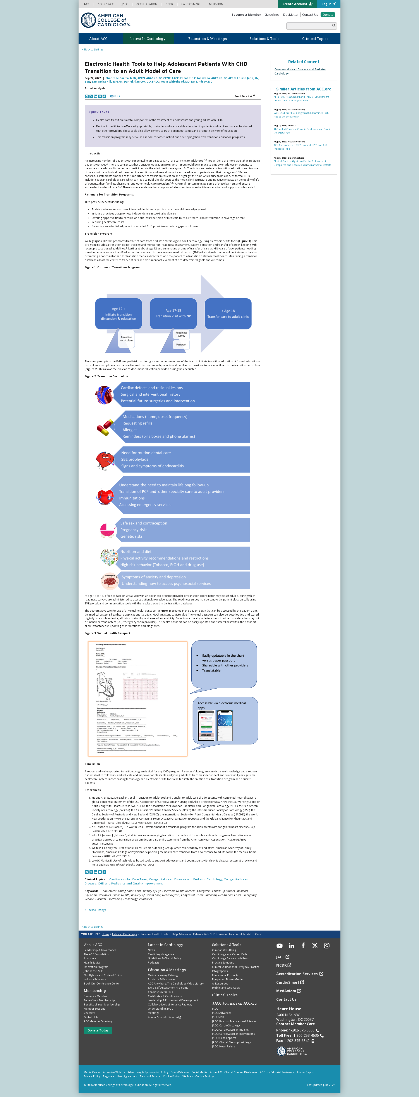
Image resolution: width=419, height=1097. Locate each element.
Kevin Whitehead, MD (175, 81)
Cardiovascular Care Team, (129, 879)
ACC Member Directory (98, 1021)
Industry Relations (95, 979)
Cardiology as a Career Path (229, 954)
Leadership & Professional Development (173, 1000)
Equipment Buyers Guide (227, 979)
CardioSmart (287, 982)
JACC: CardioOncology (226, 1025)
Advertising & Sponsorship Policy (147, 1072)
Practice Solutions (223, 962)
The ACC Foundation (96, 954)
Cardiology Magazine (161, 954)
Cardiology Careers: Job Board (231, 958)
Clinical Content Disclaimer (240, 1072)
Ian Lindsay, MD (202, 81)
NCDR (281, 965)
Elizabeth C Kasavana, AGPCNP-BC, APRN (208, 78)
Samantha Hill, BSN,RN (107, 81)
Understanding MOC (160, 1008)
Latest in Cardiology (124, 934)
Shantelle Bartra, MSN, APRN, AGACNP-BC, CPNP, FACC (142, 78)
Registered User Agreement (120, 1076)
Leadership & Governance (100, 950)
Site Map (187, 1076)
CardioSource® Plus (160, 992)
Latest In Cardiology (165, 945)
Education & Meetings (167, 970)
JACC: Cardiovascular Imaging (230, 1029)
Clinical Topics (224, 995)
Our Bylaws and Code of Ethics (103, 975)
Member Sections (94, 1008)
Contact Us (286, 999)
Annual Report (305, 1072)
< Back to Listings (92, 49)
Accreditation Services (297, 973)
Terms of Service (150, 1076)
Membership (95, 990)
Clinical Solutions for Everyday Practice (235, 967)
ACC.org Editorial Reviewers (277, 1072)
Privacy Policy (92, 1076)
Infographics (220, 971)
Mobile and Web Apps (226, 988)
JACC (215, 1008)
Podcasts (153, 962)
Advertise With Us (114, 1072)
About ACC (93, 945)
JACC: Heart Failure (223, 1046)
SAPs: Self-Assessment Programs (168, 988)
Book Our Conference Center (102, 983)
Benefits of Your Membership (102, 1004)
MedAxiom (286, 990)
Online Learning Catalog (163, 975)
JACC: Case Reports (224, 1038)
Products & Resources (161, 979)
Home (105, 934)
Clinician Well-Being (224, 950)
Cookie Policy (171, 1076)
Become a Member (95, 996)
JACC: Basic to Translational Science (234, 1021)
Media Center (92, 1072)
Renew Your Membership (99, 1000)
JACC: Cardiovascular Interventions (233, 1034)
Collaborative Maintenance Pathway (170, 1004)
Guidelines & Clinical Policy (164, 958)
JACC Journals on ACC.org (234, 1003)
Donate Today (98, 1030)
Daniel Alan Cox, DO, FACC (141, 81)
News (151, 950)
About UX (216, 1072)
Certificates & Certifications (165, 996)
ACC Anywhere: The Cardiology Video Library (176, 983)
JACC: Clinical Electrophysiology (231, 1042)
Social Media (199, 1072)
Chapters (89, 1013)
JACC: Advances (221, 1013)
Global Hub (91, 1017)
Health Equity (92, 962)
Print (117, 96)
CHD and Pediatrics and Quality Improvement (130, 883)
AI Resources (220, 983)
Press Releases (180, 1072)
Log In (327, 4)
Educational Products (225, 975)
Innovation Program (96, 967)
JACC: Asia (218, 1017)
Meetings (153, 1013)
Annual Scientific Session (163, 1017)
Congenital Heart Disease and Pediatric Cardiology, (186, 879)
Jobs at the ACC (93, 971)
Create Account (295, 4)
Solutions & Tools (226, 945)
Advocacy (90, 958)
